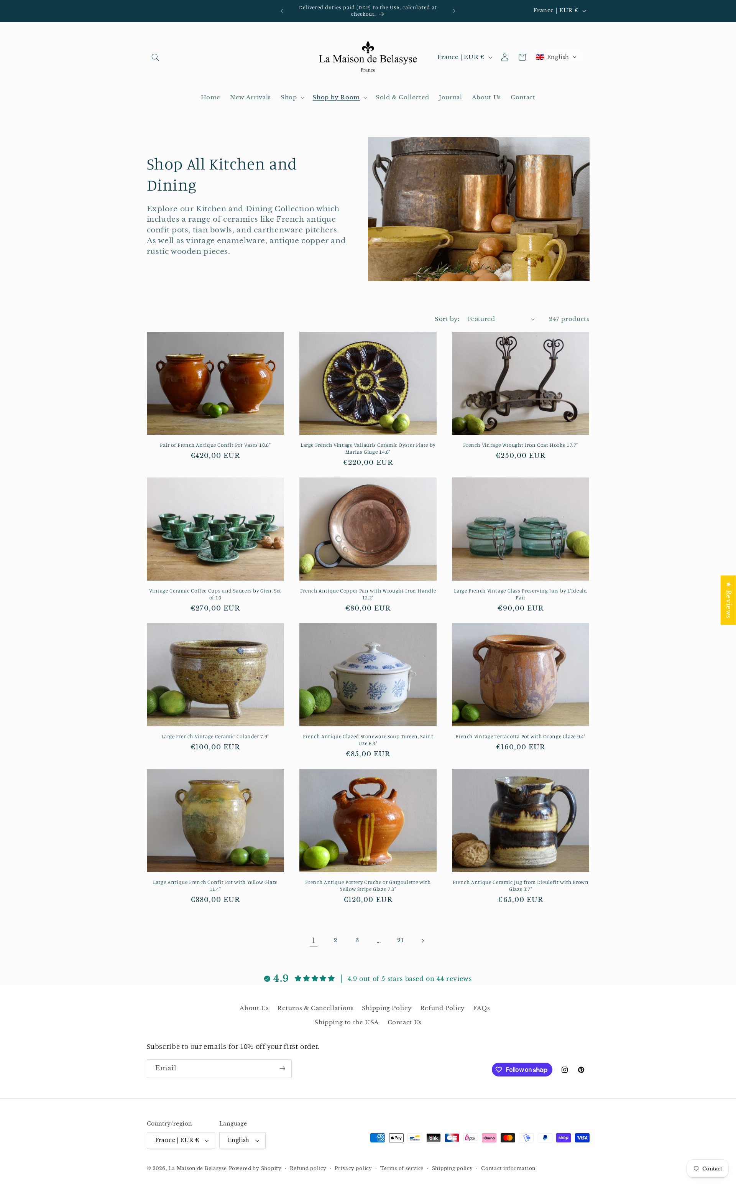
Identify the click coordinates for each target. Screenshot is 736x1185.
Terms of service (402, 1168)
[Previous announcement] (281, 10)
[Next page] (422, 941)
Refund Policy (442, 1008)
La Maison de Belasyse (197, 1168)
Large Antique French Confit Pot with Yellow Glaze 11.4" (215, 885)
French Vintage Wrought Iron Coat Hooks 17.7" (520, 445)
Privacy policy (353, 1168)
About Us (254, 1008)
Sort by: (447, 319)
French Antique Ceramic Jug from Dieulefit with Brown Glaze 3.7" (521, 885)
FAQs (481, 1008)
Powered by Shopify (255, 1168)
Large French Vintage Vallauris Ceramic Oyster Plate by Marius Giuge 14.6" (368, 448)
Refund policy (308, 1168)
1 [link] (313, 940)
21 (400, 940)
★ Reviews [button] (728, 600)
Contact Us (405, 1022)
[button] (155, 57)
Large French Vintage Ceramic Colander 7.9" (215, 736)
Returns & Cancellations (315, 1008)
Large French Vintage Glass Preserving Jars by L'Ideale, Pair (520, 594)
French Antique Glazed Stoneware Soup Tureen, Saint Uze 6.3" (368, 739)
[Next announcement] (454, 10)
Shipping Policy (387, 1008)
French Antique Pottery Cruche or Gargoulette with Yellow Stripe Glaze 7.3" (367, 885)
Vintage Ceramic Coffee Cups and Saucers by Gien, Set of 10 (215, 594)
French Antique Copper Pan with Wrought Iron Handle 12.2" (368, 594)
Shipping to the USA (346, 1022)
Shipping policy (452, 1168)
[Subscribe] (282, 1068)
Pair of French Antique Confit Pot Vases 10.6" (215, 445)
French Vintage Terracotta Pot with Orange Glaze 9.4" (520, 736)
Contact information (508, 1168)
